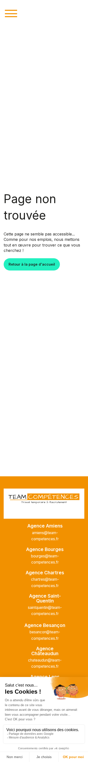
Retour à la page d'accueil (32, 264)
